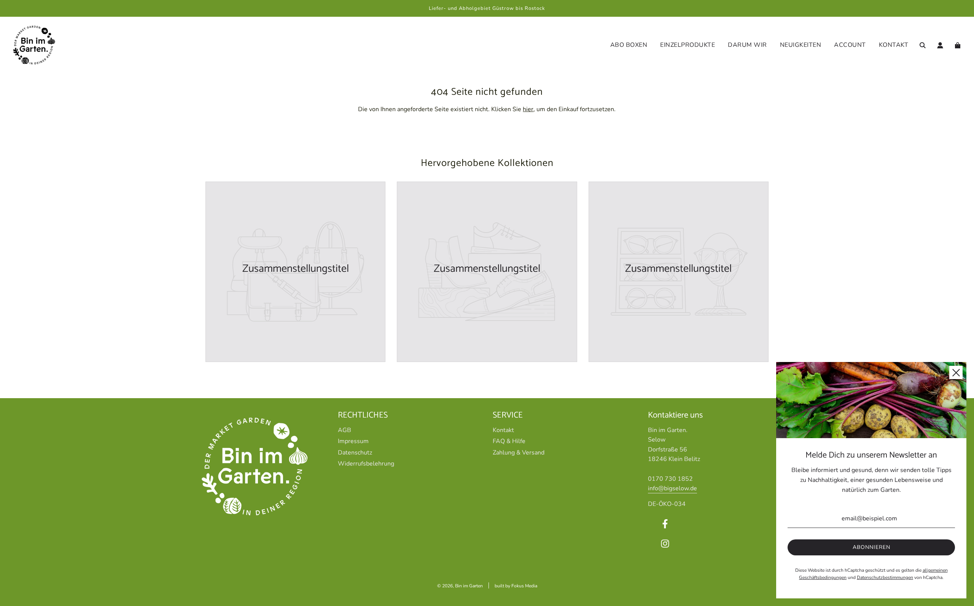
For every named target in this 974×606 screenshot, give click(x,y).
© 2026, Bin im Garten (460, 586)
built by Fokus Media (516, 586)
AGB (344, 430)
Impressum (353, 441)
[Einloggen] (940, 45)
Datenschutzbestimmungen (885, 577)
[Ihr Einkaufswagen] (958, 45)
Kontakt (503, 430)
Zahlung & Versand (518, 452)
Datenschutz (355, 452)
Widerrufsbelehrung (366, 463)
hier (528, 109)
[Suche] (922, 45)
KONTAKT (894, 45)
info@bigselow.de (672, 488)
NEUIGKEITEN (800, 45)
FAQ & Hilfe (509, 441)
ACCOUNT (850, 45)
